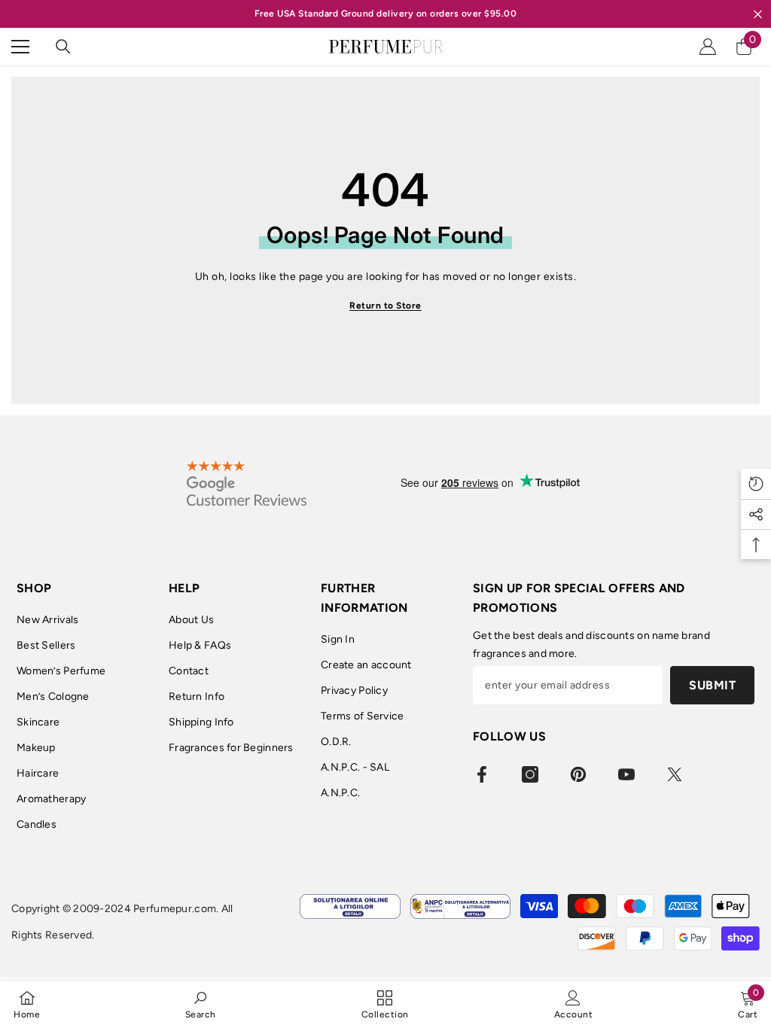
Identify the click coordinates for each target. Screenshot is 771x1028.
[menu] (20, 47)
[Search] (63, 47)
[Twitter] (674, 774)
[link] (201, 1004)
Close (757, 14)
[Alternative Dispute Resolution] (460, 906)
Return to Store (385, 305)
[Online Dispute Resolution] (350, 906)
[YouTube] (626, 774)
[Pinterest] (578, 774)
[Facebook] (482, 774)
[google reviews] (246, 483)
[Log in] (707, 46)
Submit (712, 685)
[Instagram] (530, 774)
